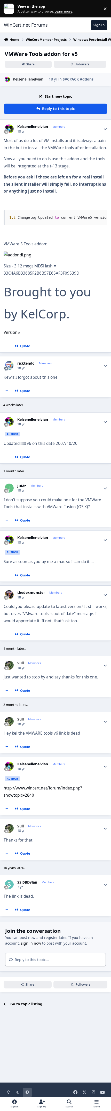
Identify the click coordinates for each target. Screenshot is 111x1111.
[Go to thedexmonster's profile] (9, 594)
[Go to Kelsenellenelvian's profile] (7, 79)
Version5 (12, 332)
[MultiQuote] (7, 346)
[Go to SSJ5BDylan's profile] (9, 884)
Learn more (10, 8)
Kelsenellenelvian (28, 79)
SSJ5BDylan (27, 882)
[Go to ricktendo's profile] (9, 365)
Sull (20, 663)
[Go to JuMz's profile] (9, 488)
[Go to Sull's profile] (9, 665)
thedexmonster (31, 592)
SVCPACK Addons (78, 79)
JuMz (21, 486)
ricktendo (26, 363)
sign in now (31, 943)
